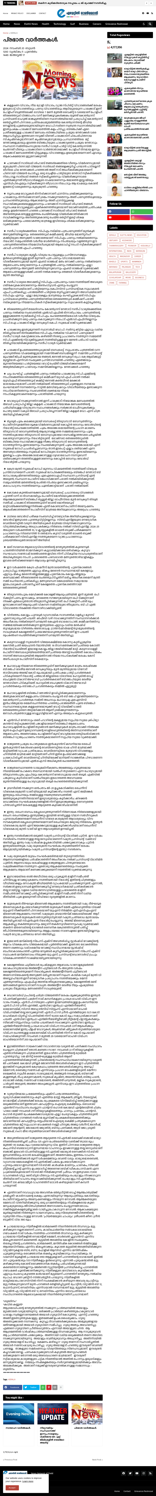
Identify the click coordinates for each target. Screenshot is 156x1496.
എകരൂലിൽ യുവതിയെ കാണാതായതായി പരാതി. (136, 136)
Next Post (96, 1459)
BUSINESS (139, 277)
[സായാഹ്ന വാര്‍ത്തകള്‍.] (18, 1413)
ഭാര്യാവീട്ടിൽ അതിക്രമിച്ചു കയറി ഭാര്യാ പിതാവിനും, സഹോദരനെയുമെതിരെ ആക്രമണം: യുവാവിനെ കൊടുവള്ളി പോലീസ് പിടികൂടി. (136, 75)
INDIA (129, 251)
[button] (147, 3)
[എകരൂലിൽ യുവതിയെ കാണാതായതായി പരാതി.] (114, 138)
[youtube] (148, 13)
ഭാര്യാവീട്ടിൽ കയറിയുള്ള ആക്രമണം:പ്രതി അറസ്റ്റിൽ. (138, 149)
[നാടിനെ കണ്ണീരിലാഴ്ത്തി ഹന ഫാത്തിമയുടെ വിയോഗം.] (114, 191)
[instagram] (142, 217)
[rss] (152, 13)
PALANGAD (126, 267)
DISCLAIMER (31, 13)
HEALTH (112, 256)
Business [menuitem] (84, 24)
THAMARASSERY (116, 245)
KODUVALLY (145, 245)
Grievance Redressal (143, 1491)
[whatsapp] (142, 211)
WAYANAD (113, 267)
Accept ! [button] (12, 1487)
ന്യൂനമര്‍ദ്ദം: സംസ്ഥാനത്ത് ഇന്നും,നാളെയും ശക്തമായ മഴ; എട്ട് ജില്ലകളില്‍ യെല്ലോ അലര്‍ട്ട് (52, 1435)
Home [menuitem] (6, 24)
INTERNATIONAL (115, 251)
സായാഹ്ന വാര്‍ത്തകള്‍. (18, 1427)
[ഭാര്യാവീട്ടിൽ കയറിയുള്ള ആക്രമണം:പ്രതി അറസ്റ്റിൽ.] (114, 151)
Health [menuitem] (45, 24)
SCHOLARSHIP (115, 277)
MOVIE (128, 277)
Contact (127, 1491)
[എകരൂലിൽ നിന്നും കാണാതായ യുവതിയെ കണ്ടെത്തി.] (114, 92)
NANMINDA (136, 261)
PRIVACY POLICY (17, 13)
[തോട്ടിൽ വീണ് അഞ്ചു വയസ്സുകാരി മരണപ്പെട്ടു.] (114, 178)
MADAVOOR (125, 256)
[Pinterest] (48, 1387)
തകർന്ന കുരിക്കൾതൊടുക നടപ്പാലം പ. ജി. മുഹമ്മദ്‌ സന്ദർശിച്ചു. (72, 3)
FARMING (123, 283)
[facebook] (143, 13)
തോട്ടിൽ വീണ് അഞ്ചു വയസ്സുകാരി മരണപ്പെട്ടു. (136, 176)
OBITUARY (113, 240)
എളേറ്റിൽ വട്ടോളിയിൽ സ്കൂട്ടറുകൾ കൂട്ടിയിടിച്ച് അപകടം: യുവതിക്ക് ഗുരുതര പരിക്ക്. (136, 58)
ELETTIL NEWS (126, 235)
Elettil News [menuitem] (31, 24)
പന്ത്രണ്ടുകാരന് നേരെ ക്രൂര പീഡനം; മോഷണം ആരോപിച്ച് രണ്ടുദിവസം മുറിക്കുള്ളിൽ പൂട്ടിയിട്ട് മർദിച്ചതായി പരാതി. (138, 107)
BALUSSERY (131, 272)
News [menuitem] (17, 24)
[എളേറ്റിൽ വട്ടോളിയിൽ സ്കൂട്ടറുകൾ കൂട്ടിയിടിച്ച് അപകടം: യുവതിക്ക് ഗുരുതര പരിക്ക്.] (114, 58)
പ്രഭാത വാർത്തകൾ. (85, 1427)
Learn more (27, 1481)
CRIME (111, 283)
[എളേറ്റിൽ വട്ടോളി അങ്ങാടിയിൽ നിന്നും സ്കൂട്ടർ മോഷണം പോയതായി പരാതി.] (114, 164)
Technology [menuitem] (59, 24)
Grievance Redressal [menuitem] (116, 24)
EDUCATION (141, 235)
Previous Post (11, 1459)
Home (5, 13)
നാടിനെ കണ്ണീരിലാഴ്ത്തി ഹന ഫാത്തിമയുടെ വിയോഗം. (138, 189)
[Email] (54, 1387)
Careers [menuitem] (97, 24)
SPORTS (124, 261)
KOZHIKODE (127, 240)
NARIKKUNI (140, 251)
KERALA (14, 33)
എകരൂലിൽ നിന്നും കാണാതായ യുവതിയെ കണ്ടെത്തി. (136, 91)
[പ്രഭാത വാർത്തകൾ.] (87, 1413)
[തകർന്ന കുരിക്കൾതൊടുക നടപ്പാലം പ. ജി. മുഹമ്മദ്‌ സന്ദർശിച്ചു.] (20, 3)
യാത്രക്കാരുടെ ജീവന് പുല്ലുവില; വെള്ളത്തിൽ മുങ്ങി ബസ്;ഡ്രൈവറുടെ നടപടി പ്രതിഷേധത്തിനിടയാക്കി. (136, 124)
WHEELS (112, 261)
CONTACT (42, 13)
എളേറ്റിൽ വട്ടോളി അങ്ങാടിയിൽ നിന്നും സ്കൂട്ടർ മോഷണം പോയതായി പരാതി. (134, 164)
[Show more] (60, 1387)
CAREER (137, 256)
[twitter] (130, 1473)
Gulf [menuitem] (72, 24)
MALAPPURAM (115, 272)
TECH (137, 267)
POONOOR (132, 245)
